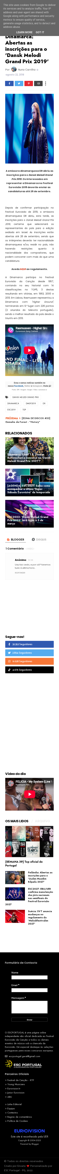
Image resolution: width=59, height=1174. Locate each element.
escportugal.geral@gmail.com (24, 1056)
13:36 (30, 560)
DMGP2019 (31, 403)
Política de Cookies (17, 1121)
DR (44, 403)
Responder (20, 572)
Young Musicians (16, 1084)
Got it (40, 32)
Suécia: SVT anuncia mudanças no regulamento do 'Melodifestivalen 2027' (40, 917)
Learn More (24, 32)
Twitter (27, 386)
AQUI (23, 269)
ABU (9, 1097)
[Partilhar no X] (19, 83)
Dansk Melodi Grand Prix (25, 397)
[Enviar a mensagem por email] (38, 83)
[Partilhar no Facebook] (9, 83)
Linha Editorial (14, 1104)
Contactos (12, 1112)
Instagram (37, 386)
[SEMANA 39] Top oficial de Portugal (24, 863)
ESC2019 (11, 409)
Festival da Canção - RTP (20, 1080)
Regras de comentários (19, 1117)
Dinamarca (13, 403)
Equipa (11, 1108)
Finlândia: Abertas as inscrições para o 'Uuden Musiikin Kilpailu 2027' (40, 877)
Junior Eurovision (15, 1092)
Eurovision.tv (13, 1088)
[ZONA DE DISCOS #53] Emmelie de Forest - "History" (28, 420)
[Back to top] (51, 1166)
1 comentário (15, 548)
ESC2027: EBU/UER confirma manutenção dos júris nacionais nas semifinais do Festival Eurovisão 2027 (29, 896)
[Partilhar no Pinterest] (28, 83)
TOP (24, 409)
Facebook (18, 386)
